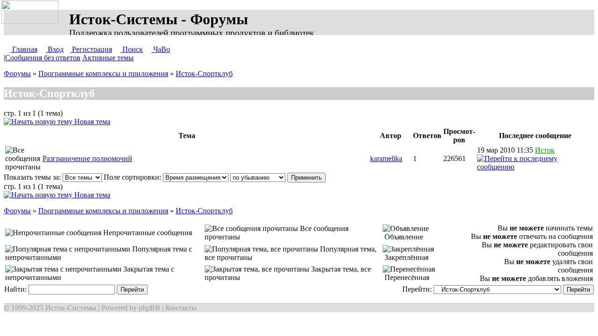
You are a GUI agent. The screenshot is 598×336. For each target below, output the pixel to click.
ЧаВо (160, 49)
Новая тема (91, 122)
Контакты (181, 308)
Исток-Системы (70, 308)
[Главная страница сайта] (31, 12)
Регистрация (91, 49)
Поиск (132, 49)
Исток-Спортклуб (204, 73)
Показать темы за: (33, 177)
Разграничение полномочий (87, 158)
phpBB (149, 308)
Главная (23, 49)
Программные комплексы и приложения (103, 73)
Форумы (17, 73)
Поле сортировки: (133, 177)
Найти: (16, 289)
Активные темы (108, 58)
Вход (55, 49)
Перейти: (418, 289)
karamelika (386, 158)
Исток (545, 150)
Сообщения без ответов (42, 58)
